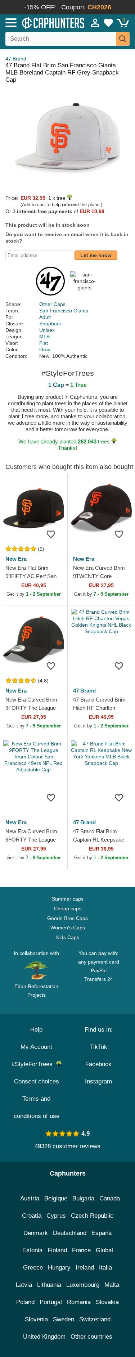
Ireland (85, 1267)
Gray (44, 349)
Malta (111, 1284)
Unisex (47, 330)
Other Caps (52, 304)
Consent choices (36, 1081)
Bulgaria (83, 1198)
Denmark (35, 1233)
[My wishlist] (108, 22)
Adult (45, 317)
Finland (57, 1250)
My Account (36, 1046)
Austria (29, 1198)
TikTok (98, 1046)
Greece (33, 1267)
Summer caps (68, 899)
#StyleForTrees (34, 1064)
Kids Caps (67, 937)
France (81, 1250)
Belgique (55, 1198)
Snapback (50, 323)
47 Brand (15, 59)
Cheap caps (67, 908)
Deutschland (69, 1233)
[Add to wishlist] (51, 534)
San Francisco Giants (63, 311)
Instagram (98, 1081)
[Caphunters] (39, 22)
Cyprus (56, 1215)
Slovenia (36, 1319)
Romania (79, 1302)
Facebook (98, 1064)
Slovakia (107, 1302)
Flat (43, 343)
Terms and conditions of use (36, 1107)
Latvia (24, 1284)
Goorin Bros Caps (67, 918)
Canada (109, 1198)
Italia (105, 1267)
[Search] (123, 39)
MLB (44, 336)
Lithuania (49, 1284)
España (101, 1233)
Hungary (59, 1267)
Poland (25, 1302)
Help (36, 1029)
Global (104, 1250)
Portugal (51, 1302)
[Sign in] (95, 22)
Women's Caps (67, 927)
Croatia (31, 1215)
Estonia (32, 1250)
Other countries (91, 1336)
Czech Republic (92, 1215)
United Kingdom (44, 1336)
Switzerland (95, 1319)
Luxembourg (82, 1284)
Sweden (63, 1319)
